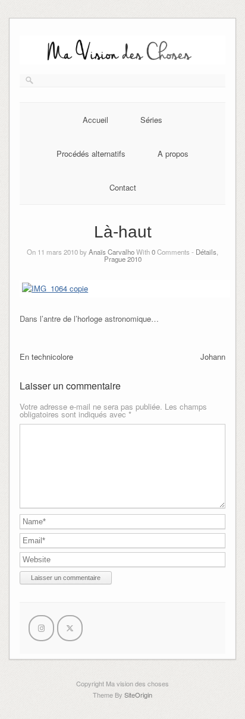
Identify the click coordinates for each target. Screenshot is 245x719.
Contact (122, 187)
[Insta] (41, 628)
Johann (212, 356)
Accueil (95, 119)
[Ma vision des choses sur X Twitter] (70, 628)
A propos (173, 153)
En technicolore (46, 356)
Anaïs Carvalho (111, 251)
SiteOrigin (138, 694)
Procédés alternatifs (90, 153)
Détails (206, 251)
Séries (151, 119)
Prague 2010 (123, 259)
